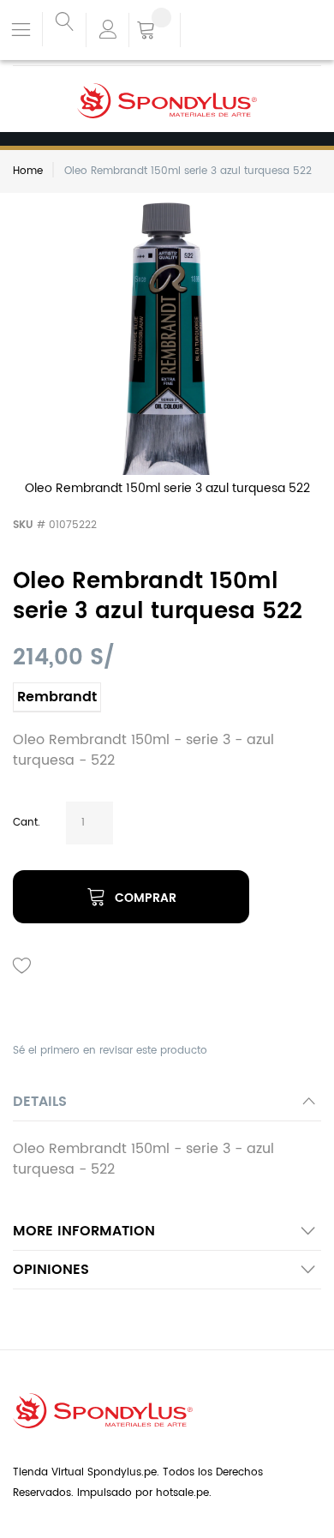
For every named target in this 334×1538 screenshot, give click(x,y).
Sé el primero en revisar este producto (110, 1050)
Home (28, 171)
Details (40, 1101)
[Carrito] (154, 31)
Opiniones (51, 1270)
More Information (84, 1231)
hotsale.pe (182, 1493)
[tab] (167, 1106)
